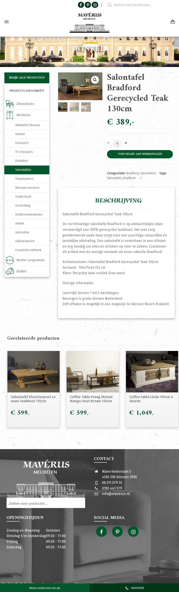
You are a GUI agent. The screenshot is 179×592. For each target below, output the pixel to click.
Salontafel (114, 178)
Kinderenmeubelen (28, 214)
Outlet (21, 271)
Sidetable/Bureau (27, 125)
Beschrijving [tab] (118, 200)
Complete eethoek (28, 250)
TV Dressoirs (24, 152)
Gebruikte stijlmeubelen (25, 237)
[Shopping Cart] (172, 21)
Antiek (19, 223)
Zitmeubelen (25, 104)
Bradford (132, 173)
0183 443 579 (112, 488)
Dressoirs (22, 143)
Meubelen (23, 115)
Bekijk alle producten (27, 77)
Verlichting (22, 205)
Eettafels (21, 161)
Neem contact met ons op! (44, 588)
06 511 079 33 (112, 483)
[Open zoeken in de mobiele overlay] (133, 5)
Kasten (20, 134)
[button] (95, 80)
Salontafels (148, 173)
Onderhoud (23, 196)
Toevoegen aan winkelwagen (140, 154)
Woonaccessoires (27, 188)
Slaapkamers (24, 179)
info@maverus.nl (116, 494)
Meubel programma (30, 260)
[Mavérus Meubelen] (89, 22)
